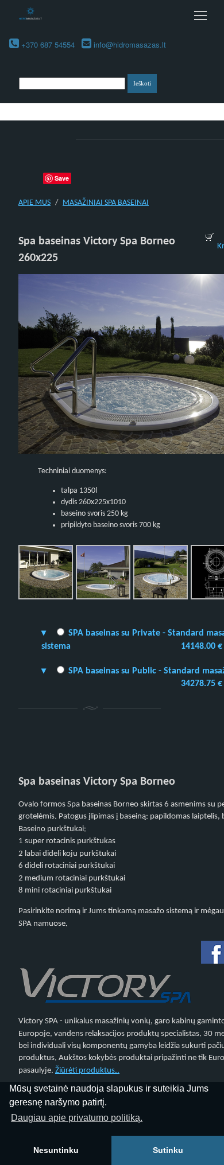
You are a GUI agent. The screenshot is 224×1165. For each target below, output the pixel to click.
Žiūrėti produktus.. (87, 1070)
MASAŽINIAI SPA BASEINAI (106, 202)
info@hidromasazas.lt (130, 44)
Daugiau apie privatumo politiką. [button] (76, 1118)
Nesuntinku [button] (56, 1150)
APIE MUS (34, 202)
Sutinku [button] (168, 1150)
